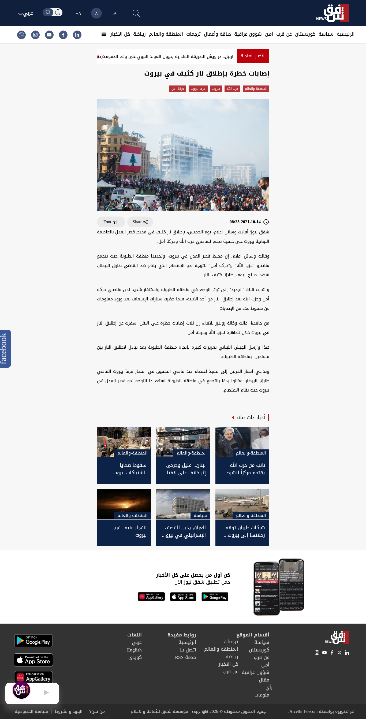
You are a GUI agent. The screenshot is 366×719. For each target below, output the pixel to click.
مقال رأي (265, 683)
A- (114, 13)
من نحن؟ (97, 711)
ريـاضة (139, 34)
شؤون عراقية (248, 34)
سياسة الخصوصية (31, 711)
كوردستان (305, 34)
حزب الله (232, 89)
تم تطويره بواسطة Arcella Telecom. (321, 711)
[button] (97, 56)
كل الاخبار (120, 34)
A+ (78, 13)
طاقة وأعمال (217, 34)
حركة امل (177, 89)
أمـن (269, 34)
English (134, 649)
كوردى (135, 657)
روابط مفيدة (181, 634)
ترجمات (193, 34)
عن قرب (284, 34)
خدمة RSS (185, 657)
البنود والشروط (69, 711)
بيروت (216, 89)
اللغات (134, 634)
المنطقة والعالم (166, 34)
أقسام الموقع (252, 634)
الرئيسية (345, 34)
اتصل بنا (188, 649)
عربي (137, 642)
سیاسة (326, 34)
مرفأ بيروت (198, 89)
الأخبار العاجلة (253, 56)
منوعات (262, 694)
